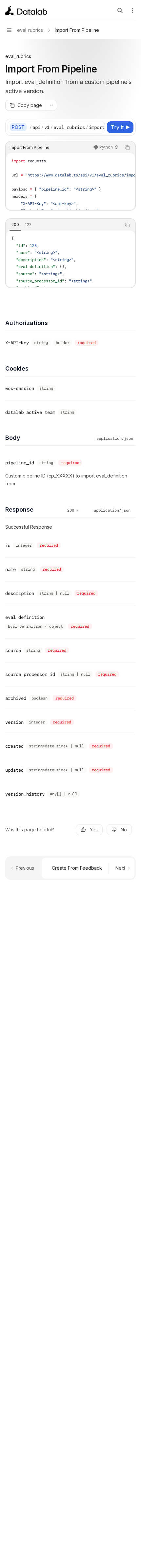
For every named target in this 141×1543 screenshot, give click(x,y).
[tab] (15, 225)
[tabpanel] (70, 259)
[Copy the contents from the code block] (127, 147)
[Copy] (98, 127)
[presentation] (67, 127)
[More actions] (132, 10)
